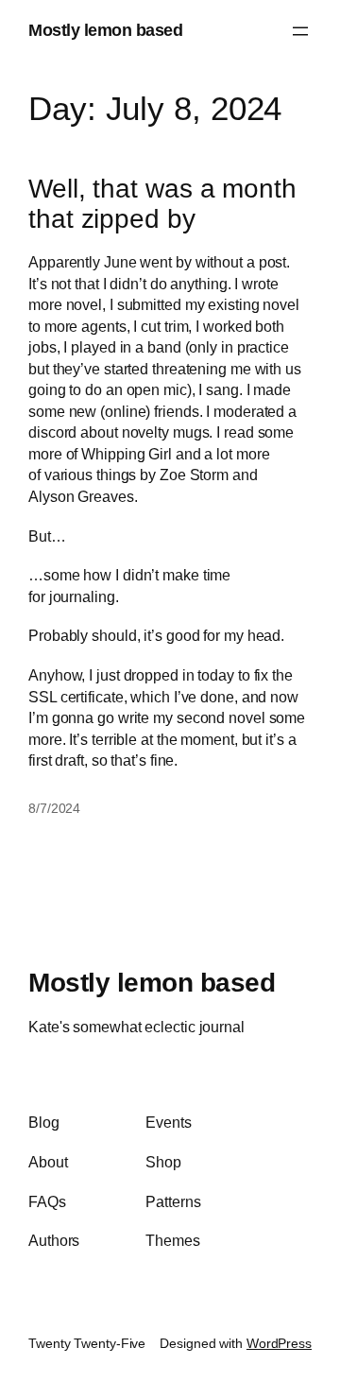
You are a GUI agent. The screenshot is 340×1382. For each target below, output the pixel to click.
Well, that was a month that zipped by (162, 203)
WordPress (279, 1343)
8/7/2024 (54, 808)
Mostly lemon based (105, 30)
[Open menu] (300, 31)
